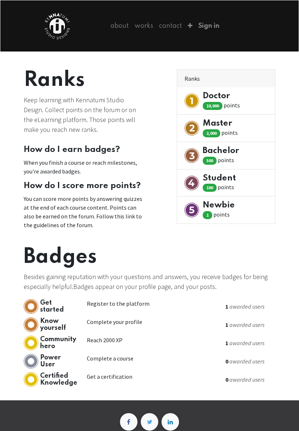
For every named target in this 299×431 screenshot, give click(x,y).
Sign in (209, 26)
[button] (190, 26)
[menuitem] (120, 26)
